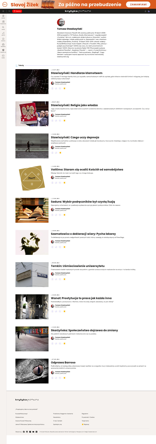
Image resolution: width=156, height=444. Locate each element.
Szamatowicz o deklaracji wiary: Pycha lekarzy (83, 234)
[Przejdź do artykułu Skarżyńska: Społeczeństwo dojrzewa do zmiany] (32, 338)
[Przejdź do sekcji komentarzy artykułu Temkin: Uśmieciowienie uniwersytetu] (60, 279)
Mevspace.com (80, 431)
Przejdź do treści (8, 5)
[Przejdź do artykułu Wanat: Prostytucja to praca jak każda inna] (32, 306)
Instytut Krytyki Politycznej (23, 421)
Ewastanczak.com (92, 431)
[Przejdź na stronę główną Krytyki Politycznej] (27, 400)
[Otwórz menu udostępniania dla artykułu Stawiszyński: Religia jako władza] (56, 120)
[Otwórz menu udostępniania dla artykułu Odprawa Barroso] (56, 378)
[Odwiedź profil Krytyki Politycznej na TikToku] (30, 432)
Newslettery (3, 46)
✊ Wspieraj (85, 424)
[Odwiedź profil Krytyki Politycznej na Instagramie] (27, 432)
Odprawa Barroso (63, 362)
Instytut (3, 29)
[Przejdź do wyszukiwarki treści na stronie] (9, 11)
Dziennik (3, 18)
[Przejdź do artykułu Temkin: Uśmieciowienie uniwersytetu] (32, 274)
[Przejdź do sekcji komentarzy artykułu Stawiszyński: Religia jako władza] (60, 120)
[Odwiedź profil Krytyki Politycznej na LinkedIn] (36, 432)
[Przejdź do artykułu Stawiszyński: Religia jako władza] (32, 113)
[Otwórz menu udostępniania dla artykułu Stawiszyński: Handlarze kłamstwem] (56, 88)
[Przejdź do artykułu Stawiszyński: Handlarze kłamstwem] (32, 81)
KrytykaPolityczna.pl (21, 414)
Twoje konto (85, 421)
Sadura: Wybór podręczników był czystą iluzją (83, 202)
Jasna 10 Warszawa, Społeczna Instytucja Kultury (29, 424)
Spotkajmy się (3, 52)
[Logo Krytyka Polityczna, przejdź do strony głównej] (78, 11)
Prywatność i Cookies (88, 417)
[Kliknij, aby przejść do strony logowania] (145, 11)
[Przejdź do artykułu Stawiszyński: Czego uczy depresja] (32, 146)
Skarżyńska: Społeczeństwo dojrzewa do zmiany (84, 330)
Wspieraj (18, 11)
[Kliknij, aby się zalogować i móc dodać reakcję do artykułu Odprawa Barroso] (64, 378)
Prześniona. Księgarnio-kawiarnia (63, 414)
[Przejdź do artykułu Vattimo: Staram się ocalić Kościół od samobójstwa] (32, 178)
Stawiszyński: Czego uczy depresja (75, 137)
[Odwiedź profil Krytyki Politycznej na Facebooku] (24, 432)
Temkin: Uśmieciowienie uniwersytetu (78, 266)
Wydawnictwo (3, 23)
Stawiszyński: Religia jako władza (74, 105)
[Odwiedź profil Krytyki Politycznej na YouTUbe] (33, 432)
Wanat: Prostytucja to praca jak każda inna (81, 298)
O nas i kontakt (57, 421)
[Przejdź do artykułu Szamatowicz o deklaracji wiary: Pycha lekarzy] (32, 242)
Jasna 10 (3, 35)
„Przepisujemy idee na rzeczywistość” (26, 409)
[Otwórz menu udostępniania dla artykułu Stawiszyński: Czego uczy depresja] (56, 153)
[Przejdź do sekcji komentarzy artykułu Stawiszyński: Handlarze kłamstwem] (60, 88)
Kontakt (3, 57)
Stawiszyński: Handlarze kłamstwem (76, 73)
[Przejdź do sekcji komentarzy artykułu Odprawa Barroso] (60, 378)
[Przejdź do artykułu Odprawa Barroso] (32, 371)
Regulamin (85, 414)
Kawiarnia (3, 40)
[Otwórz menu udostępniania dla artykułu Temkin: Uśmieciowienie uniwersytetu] (56, 279)
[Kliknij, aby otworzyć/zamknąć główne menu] (3, 11)
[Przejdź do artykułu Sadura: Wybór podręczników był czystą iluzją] (32, 210)
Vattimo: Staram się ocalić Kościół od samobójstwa (87, 169)
